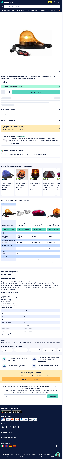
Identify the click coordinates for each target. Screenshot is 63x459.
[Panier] (58, 2)
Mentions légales (31, 454)
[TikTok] (18, 426)
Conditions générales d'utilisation (16, 457)
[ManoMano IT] (2, 446)
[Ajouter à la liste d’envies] (58, 71)
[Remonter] (56, 446)
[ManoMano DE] (10, 446)
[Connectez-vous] (55, 2)
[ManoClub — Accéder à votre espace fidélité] (50, 2)
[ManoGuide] (57, 454)
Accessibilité (51, 457)
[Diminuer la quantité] (3, 92)
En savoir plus (46, 402)
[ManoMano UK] (6, 446)
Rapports (43, 457)
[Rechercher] (6, 6)
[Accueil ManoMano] (24, 2)
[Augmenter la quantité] (9, 92)
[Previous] (54, 264)
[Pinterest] (10, 426)
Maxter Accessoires (11, 161)
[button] (31, 140)
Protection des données (43, 454)
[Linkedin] (2, 426)
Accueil (3, 342)
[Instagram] (14, 426)
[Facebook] (6, 426)
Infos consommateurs (34, 457)
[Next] (58, 264)
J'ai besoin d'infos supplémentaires (36, 154)
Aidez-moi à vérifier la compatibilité (13, 154)
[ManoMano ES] (14, 446)
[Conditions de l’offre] (59, 87)
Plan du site (21, 454)
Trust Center (55, 454)
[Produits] (2, 6)
